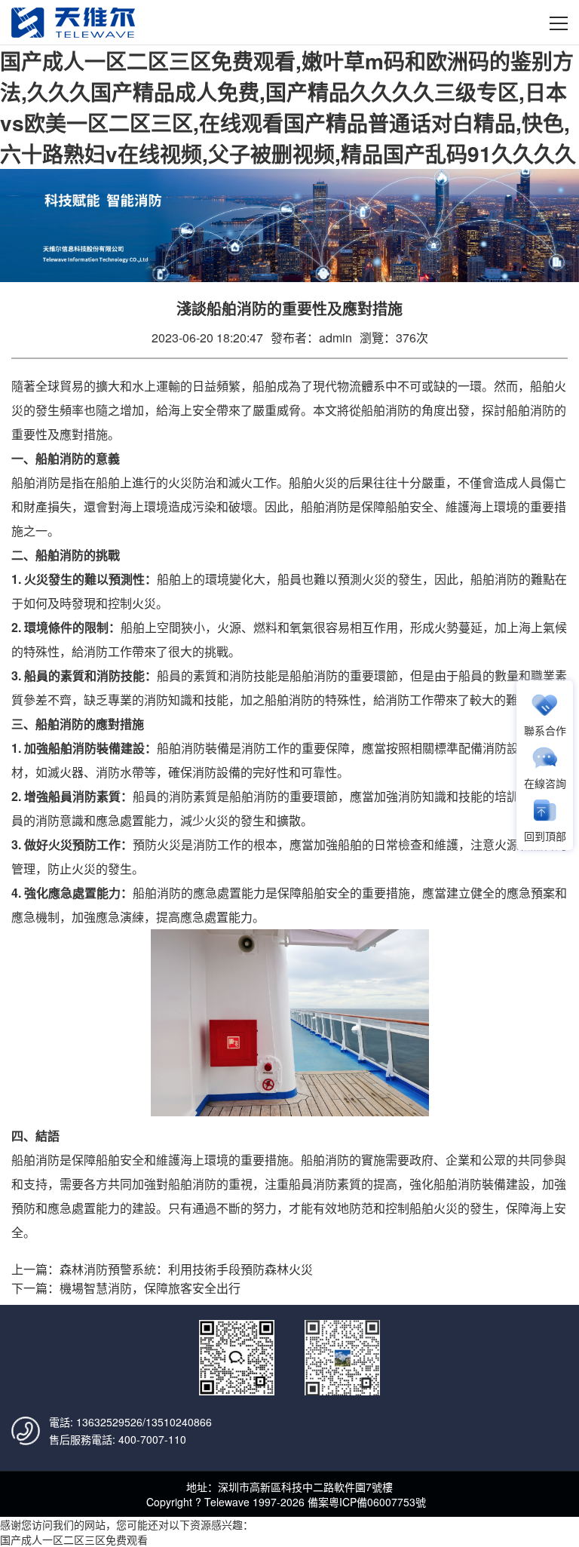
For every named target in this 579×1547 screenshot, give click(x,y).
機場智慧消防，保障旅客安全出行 (150, 1288)
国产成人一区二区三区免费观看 (74, 1539)
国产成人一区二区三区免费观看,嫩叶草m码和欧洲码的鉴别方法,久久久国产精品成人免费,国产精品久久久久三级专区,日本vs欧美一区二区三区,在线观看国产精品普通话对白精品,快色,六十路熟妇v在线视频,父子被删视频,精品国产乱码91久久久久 (288, 107)
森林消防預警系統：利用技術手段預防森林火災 (186, 1269)
